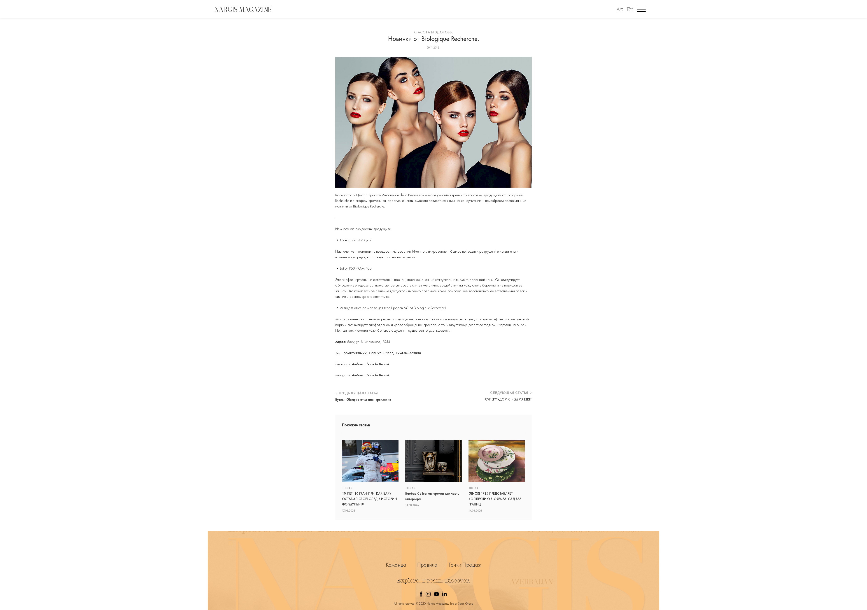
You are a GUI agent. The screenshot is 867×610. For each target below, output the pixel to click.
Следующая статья (509, 392)
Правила (427, 564)
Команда (396, 564)
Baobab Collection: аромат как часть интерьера (432, 496)
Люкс (347, 488)
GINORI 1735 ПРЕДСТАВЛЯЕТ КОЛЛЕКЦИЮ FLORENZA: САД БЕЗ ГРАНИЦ (494, 499)
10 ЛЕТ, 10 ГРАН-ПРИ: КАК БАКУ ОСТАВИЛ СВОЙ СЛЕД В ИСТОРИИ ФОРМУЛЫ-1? (369, 499)
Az (619, 9)
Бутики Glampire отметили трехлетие (363, 399)
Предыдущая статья (358, 393)
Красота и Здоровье (434, 32)
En (630, 9)
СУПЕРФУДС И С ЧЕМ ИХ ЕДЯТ (508, 399)
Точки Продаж (464, 564)
